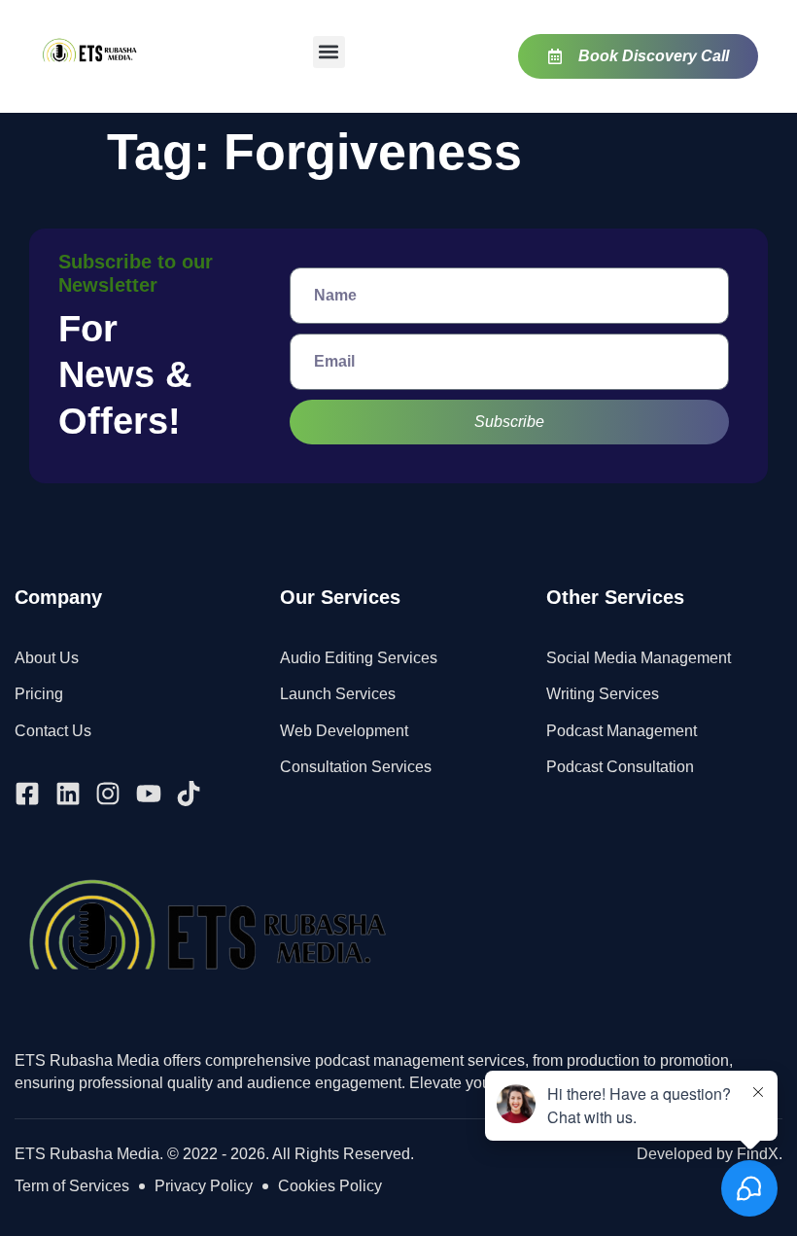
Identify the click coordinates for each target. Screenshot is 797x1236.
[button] (329, 52)
